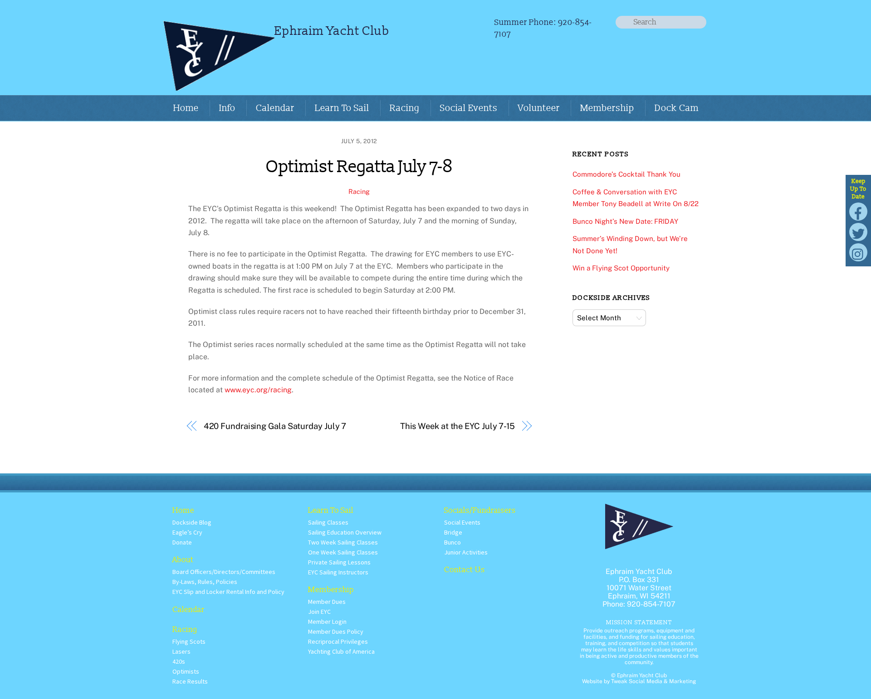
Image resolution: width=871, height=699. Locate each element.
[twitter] (858, 231)
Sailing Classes (328, 522)
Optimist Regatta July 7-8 (359, 167)
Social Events (469, 108)
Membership (607, 108)
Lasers (181, 651)
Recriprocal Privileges (338, 641)
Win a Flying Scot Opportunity (621, 268)
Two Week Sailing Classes (343, 542)
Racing (405, 108)
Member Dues (327, 602)
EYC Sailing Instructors (338, 572)
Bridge (453, 532)
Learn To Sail (342, 108)
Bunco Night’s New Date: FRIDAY (625, 221)
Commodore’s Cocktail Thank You (626, 174)
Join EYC (319, 611)
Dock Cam (677, 108)
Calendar (275, 108)
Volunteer (539, 108)
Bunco (452, 542)
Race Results (190, 681)
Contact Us (464, 569)
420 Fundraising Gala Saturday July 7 (275, 426)
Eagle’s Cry (187, 532)
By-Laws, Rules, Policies (204, 582)
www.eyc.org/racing (258, 390)
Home (186, 108)
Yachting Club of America (341, 651)
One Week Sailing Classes (343, 552)
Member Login (327, 621)
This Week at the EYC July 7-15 (457, 426)
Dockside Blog (191, 522)
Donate (182, 542)
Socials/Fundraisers (480, 510)
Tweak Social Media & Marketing (653, 681)
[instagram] (858, 252)
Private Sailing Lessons (339, 562)
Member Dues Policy (335, 631)
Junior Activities (466, 552)
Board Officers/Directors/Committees (223, 572)
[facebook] (858, 211)
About (183, 559)
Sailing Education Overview (345, 532)
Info (227, 108)
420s (178, 661)
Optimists (185, 671)
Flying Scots (189, 641)
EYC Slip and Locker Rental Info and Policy (228, 592)
